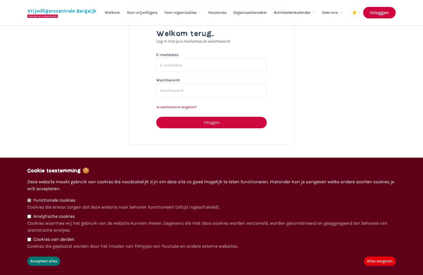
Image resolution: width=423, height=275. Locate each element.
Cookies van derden (54, 239)
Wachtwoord (168, 80)
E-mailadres (167, 54)
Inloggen (379, 12)
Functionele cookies (54, 200)
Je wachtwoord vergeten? (176, 107)
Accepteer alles (43, 261)
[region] (211, 216)
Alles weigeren (380, 261)
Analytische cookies (54, 216)
